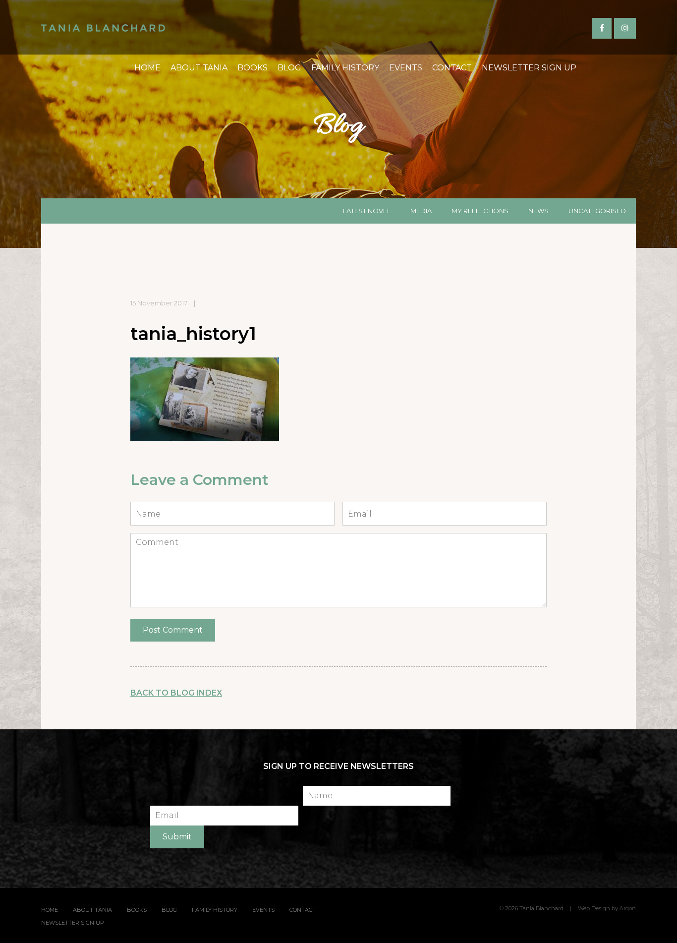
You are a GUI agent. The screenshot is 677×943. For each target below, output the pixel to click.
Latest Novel (367, 211)
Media (421, 211)
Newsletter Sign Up (529, 67)
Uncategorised (597, 211)
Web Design (594, 908)
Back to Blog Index (176, 693)
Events (405, 67)
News (538, 211)
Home (147, 67)
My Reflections (479, 211)
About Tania (198, 67)
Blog (289, 67)
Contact (452, 67)
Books (252, 67)
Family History (345, 67)
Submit (177, 836)
